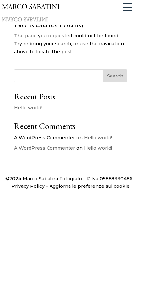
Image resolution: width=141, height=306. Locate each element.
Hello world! (28, 108)
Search (115, 76)
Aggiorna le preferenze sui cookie (90, 186)
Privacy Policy (28, 186)
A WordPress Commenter (44, 148)
